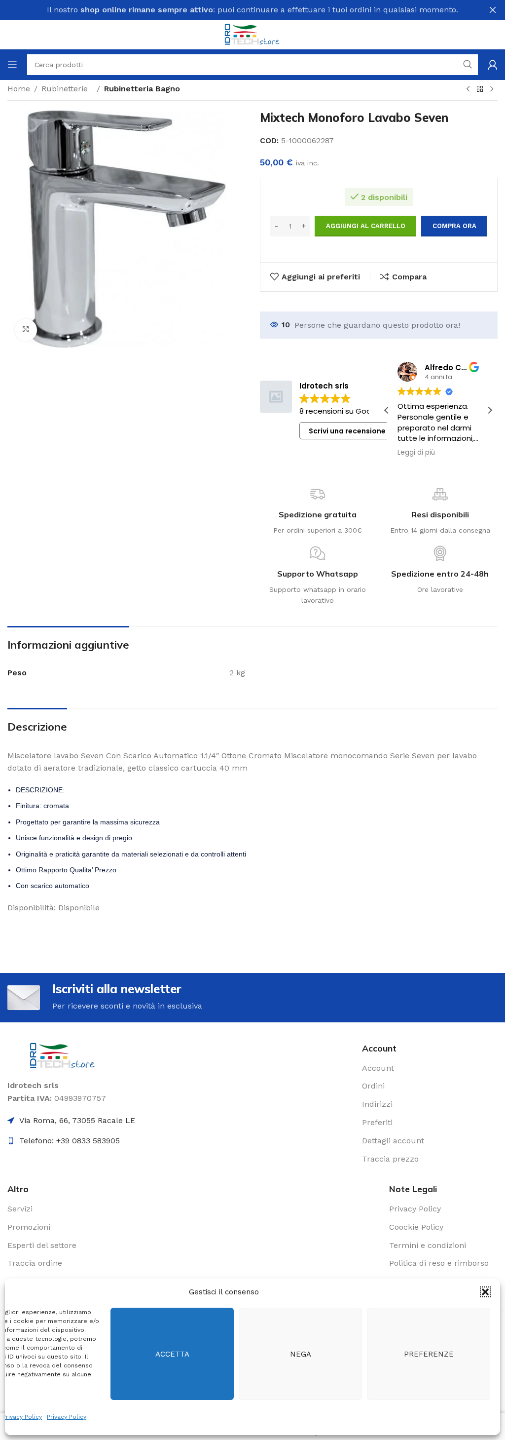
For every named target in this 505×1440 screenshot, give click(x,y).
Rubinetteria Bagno (142, 88)
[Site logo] (252, 34)
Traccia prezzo (390, 1159)
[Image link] (62, 1054)
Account (378, 1068)
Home (18, 88)
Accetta (172, 1354)
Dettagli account (393, 1140)
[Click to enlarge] (26, 330)
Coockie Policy (416, 1227)
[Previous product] (468, 89)
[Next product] (492, 89)
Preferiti (377, 1122)
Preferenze (429, 1354)
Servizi (20, 1208)
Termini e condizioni (427, 1245)
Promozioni (28, 1227)
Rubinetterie (67, 88)
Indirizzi (377, 1104)
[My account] (493, 65)
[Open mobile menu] (12, 65)
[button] (485, 1292)
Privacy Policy (22, 1416)
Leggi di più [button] (437, 452)
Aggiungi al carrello (365, 226)
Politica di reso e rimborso (439, 1263)
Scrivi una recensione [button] (347, 431)
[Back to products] (480, 89)
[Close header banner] (492, 10)
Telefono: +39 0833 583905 (69, 1140)
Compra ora (454, 226)
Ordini (373, 1085)
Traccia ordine (34, 1263)
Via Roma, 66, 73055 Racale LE (77, 1120)
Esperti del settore (41, 1245)
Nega (300, 1354)
